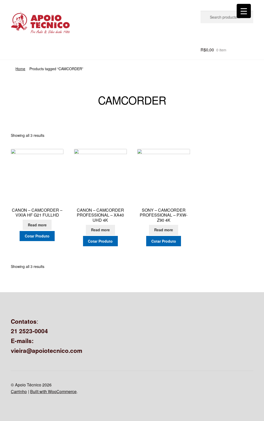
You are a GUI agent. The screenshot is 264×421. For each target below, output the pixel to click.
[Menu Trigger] (244, 11)
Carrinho (19, 391)
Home (20, 68)
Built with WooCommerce (53, 391)
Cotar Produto (37, 236)
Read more (37, 224)
